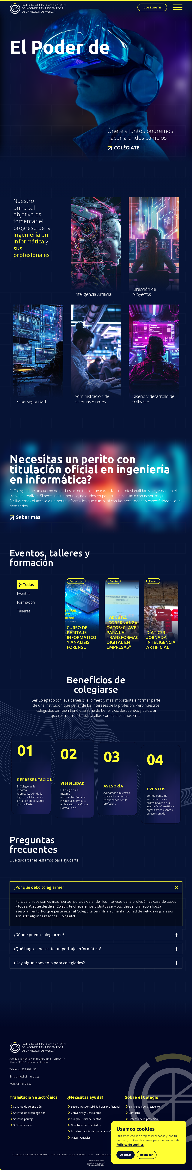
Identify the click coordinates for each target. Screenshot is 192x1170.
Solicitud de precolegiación (29, 1113)
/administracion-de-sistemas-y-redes (95, 309)
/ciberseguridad (26, 307)
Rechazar (146, 1154)
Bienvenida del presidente (144, 1106)
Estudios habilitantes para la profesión (94, 1131)
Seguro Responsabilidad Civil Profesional (95, 1106)
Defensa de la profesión (143, 1119)
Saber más (28, 517)
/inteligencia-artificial (87, 199)
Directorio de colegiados (86, 1125)
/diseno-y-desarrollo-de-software (148, 309)
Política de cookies (130, 1145)
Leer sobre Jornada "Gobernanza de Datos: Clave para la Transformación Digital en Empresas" (121, 588)
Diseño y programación (96, 1160)
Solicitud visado (22, 1125)
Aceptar (125, 1154)
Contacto (134, 1113)
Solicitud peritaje (23, 1119)
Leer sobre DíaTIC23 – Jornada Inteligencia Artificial (160, 583)
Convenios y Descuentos (86, 1113)
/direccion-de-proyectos (148, 199)
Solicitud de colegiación (27, 1106)
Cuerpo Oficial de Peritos (86, 1119)
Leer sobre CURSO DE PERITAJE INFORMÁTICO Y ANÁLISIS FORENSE (80, 586)
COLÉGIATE (152, 7)
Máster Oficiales (81, 1137)
